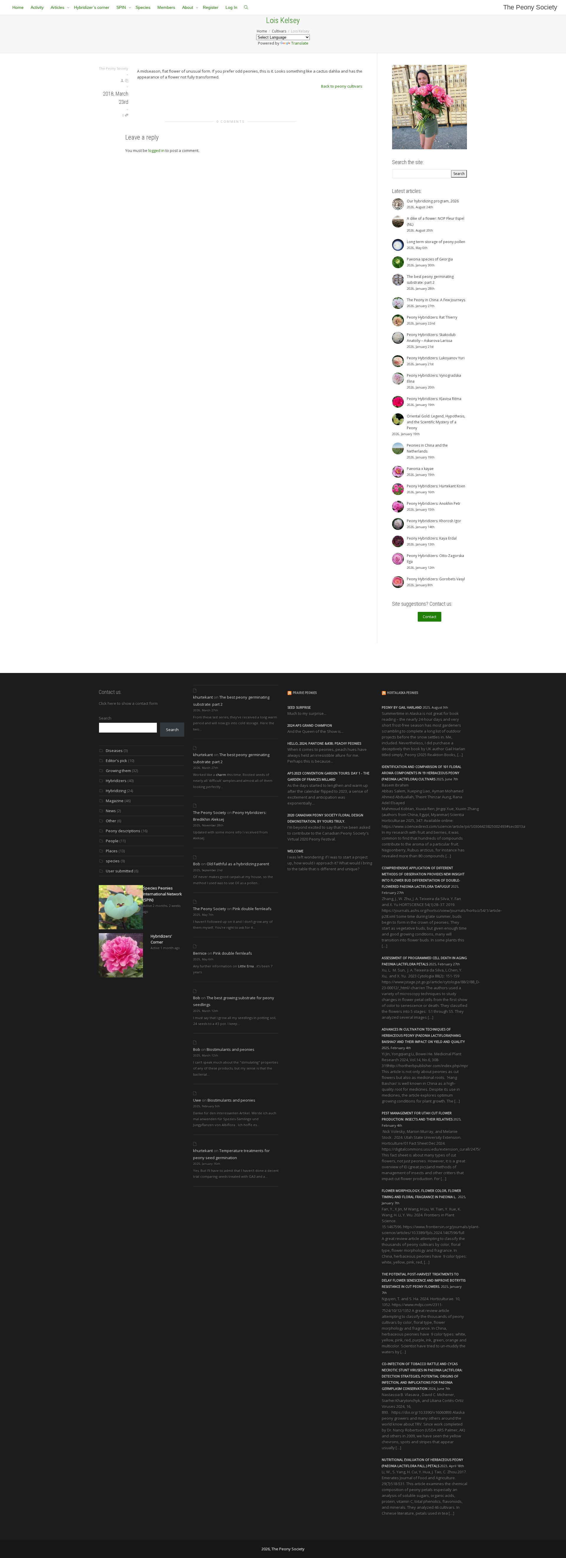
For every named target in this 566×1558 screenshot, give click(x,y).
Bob (196, 863)
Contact (429, 616)
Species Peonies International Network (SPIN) (162, 893)
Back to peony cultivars (341, 86)
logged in (156, 150)
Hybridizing (116, 790)
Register (210, 7)
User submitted (119, 871)
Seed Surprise (299, 707)
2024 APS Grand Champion (309, 725)
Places (112, 850)
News (111, 810)
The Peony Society (530, 7)
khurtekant (203, 697)
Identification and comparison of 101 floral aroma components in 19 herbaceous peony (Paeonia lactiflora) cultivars (421, 772)
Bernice (200, 953)
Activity (37, 7)
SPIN (121, 7)
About (188, 7)
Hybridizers (116, 780)
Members (166, 7)
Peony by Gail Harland (402, 707)
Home (18, 7)
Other (111, 820)
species (113, 861)
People (112, 840)
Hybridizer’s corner (91, 7)
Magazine (115, 800)
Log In (231, 7)
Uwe (197, 1100)
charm (221, 774)
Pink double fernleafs (252, 908)
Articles (58, 7)
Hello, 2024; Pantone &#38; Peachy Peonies (324, 743)
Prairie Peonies (305, 693)
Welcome (295, 851)
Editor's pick (116, 760)
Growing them (118, 770)
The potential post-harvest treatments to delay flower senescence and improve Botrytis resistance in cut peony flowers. (423, 1280)
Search (105, 718)
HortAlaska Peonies (402, 693)
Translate (299, 43)
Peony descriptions (123, 830)
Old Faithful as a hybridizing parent (238, 863)
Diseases (114, 750)
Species (143, 7)
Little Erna (246, 966)
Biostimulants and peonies (230, 1049)
